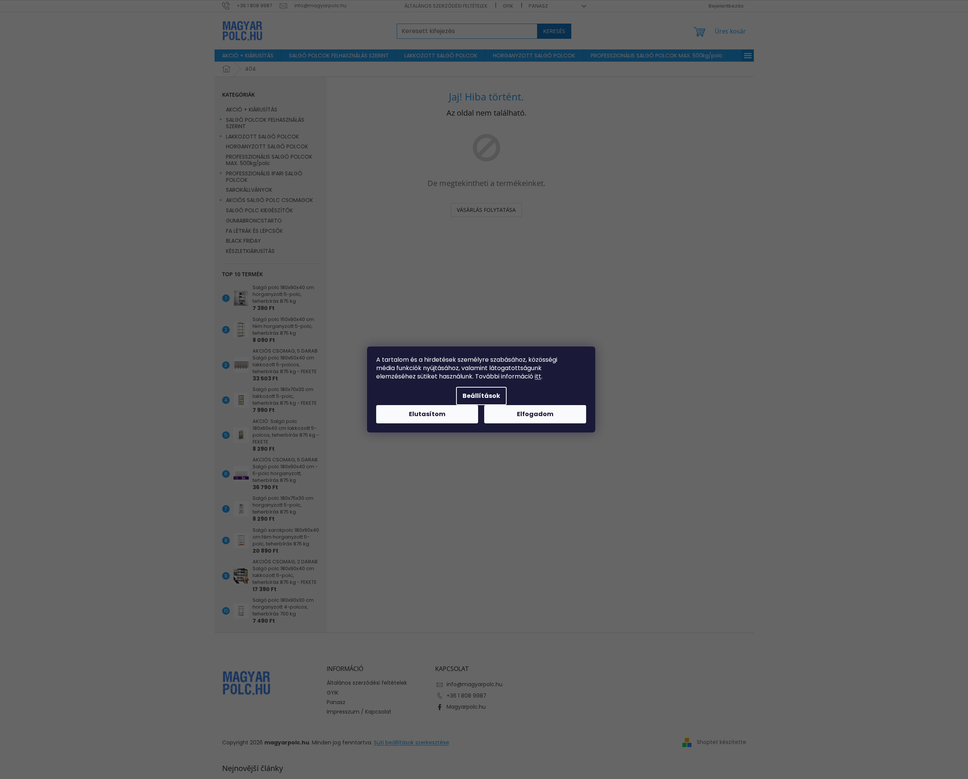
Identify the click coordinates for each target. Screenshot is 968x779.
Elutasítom (427, 414)
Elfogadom (535, 414)
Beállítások (481, 395)
